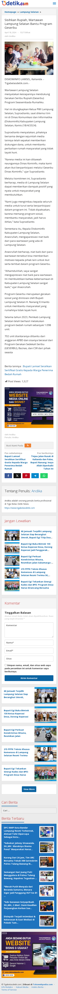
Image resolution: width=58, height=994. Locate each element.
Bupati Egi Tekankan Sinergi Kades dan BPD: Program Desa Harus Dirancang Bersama (37, 584)
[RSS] (28, 445)
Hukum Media (22, 987)
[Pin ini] (26, 475)
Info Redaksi (7, 987)
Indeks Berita (37, 987)
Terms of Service (9, 989)
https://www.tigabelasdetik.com (20, 507)
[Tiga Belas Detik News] (14, 2)
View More (29, 789)
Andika (37, 490)
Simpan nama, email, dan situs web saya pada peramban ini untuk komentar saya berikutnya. (28, 668)
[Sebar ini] (8, 475)
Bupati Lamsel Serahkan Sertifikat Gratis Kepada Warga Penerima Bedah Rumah (29, 370)
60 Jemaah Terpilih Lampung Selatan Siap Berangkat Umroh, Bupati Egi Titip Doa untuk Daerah (16, 697)
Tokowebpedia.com (43, 984)
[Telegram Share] (35, 475)
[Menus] (54, 4)
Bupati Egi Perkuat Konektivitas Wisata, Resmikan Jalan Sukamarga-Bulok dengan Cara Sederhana (17, 736)
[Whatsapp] (44, 475)
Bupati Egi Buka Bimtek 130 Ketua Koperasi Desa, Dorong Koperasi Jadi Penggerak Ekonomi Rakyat (17, 716)
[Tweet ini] (17, 475)
